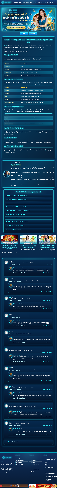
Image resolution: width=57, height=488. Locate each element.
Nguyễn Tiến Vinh (16, 165)
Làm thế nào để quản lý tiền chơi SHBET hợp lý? (16, 214)
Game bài (27, 2)
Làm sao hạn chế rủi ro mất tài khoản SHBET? (15, 225)
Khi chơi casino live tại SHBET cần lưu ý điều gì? (16, 206)
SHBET (5, 45)
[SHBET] (6, 2)
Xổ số (42, 2)
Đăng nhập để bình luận (47, 264)
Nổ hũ (31, 2)
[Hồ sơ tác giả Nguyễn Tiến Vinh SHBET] (7, 174)
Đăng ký (24, 33)
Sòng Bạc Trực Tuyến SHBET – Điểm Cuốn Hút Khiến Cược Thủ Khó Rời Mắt (9, 247)
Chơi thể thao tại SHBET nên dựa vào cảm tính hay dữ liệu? (18, 210)
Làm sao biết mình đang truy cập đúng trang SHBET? (17, 199)
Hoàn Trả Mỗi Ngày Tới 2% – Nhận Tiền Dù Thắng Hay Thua (28, 246)
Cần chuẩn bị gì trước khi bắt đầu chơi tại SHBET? (16, 195)
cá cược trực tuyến (42, 150)
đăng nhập (10, 441)
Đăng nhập (32, 33)
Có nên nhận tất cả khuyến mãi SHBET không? (15, 217)
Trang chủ (16, 2)
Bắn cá (20, 2)
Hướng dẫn (51, 2)
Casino (23, 2)
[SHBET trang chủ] (7, 456)
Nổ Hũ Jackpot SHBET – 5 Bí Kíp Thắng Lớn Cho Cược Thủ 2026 (47, 246)
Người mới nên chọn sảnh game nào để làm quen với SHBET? (18, 203)
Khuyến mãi (46, 2)
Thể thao (35, 2)
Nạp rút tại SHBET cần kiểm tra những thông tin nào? (17, 221)
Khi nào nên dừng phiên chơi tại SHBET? (14, 229)
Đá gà (39, 2)
